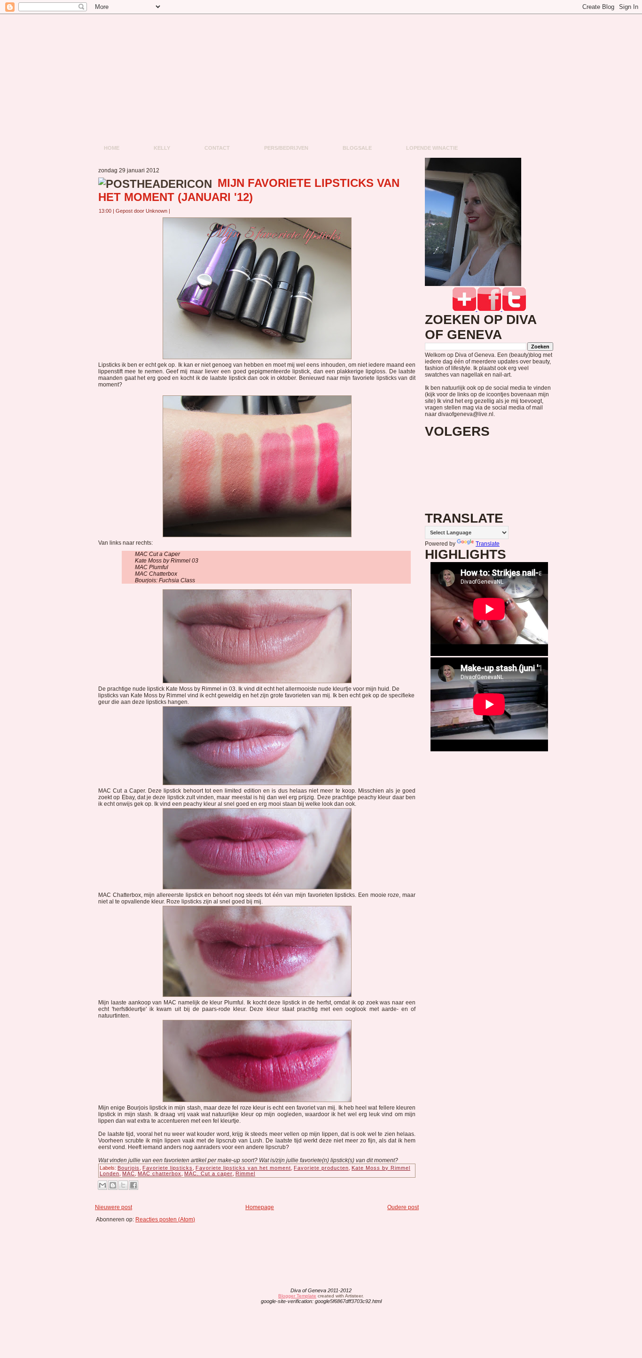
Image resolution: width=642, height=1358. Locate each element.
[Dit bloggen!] (112, 1185)
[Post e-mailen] (176, 211)
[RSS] (247, 1296)
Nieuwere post (113, 1207)
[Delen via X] (123, 1185)
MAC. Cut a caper (208, 1173)
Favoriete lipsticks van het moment (243, 1168)
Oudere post (403, 1207)
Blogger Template (297, 1295)
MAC (128, 1173)
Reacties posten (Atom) (165, 1219)
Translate (488, 543)
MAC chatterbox (159, 1173)
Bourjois (128, 1168)
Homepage (259, 1207)
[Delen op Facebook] (133, 1185)
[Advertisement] (260, 1244)
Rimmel (245, 1173)
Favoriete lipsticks (167, 1168)
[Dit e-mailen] (102, 1185)
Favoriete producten (321, 1168)
